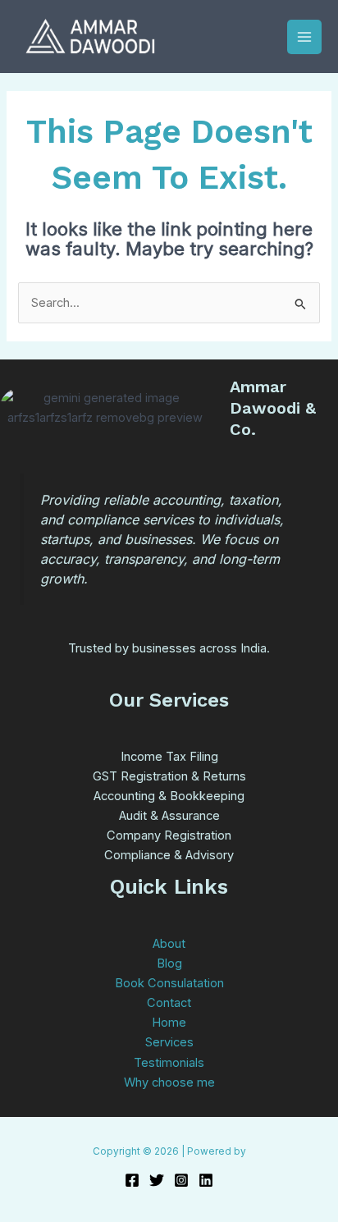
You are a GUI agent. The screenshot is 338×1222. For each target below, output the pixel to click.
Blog (169, 963)
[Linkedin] (206, 1180)
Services (169, 1042)
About (169, 943)
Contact (169, 1002)
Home (169, 1022)
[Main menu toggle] (304, 37)
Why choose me (169, 1082)
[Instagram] (181, 1180)
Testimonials (169, 1062)
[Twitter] (156, 1180)
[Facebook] (132, 1180)
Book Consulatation (169, 983)
